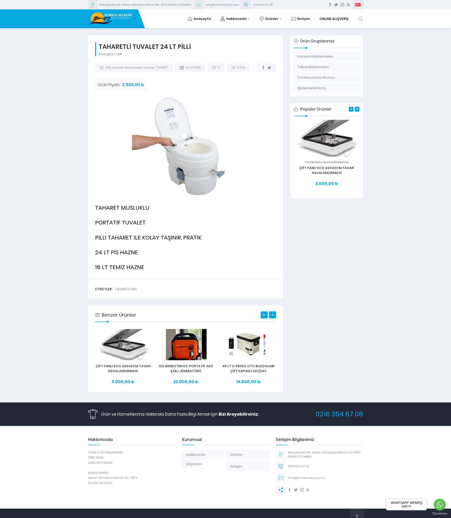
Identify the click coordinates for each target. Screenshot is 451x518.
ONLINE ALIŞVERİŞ (334, 18)
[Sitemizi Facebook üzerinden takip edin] (330, 5)
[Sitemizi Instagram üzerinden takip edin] (342, 5)
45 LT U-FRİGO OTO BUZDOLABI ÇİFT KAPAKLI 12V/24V (248, 368)
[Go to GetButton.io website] (439, 513)
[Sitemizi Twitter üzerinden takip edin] (336, 5)
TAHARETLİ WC (126, 289)
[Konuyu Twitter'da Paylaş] (269, 68)
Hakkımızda (236, 18)
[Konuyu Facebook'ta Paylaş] (263, 68)
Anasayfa (202, 18)
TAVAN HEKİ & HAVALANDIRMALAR (326, 162)
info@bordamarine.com (222, 5)
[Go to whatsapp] (440, 504)
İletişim (303, 18)
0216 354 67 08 (263, 5)
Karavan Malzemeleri (127, 68)
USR (119, 54)
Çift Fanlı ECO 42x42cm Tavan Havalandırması (123, 368)
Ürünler (271, 18)
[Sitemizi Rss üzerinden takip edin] (348, 5)
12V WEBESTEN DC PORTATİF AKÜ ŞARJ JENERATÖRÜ (186, 368)
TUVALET (162, 68)
